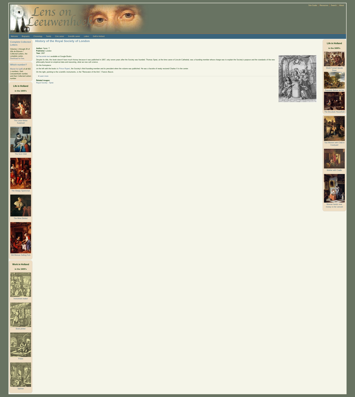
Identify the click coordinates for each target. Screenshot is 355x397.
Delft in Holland (99, 36)
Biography (26, 36)
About (341, 5)
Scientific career (74, 36)
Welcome (14, 36)
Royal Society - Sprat (44, 83)
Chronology (37, 36)
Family (48, 36)
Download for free (17, 58)
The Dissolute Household (334, 112)
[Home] (79, 18)
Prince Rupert (64, 69)
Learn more (43, 76)
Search (334, 5)
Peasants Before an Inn (334, 90)
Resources (324, 5)
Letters (86, 36)
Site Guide (312, 5)
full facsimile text (43, 56)
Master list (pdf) (16, 69)
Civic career (59, 36)
